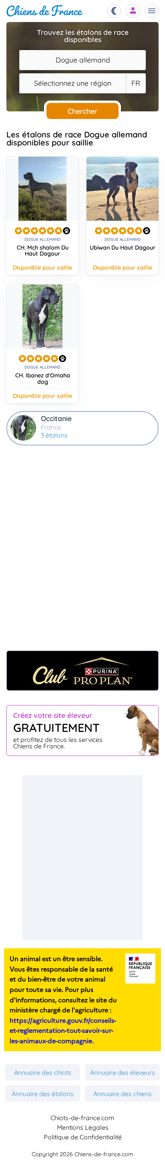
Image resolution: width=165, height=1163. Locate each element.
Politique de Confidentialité (83, 1137)
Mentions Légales (83, 1127)
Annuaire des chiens (122, 1094)
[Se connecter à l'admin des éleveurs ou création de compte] (133, 11)
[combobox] (82, 60)
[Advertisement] (82, 553)
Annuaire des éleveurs (122, 1072)
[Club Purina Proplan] (82, 671)
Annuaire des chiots (42, 1072)
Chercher (82, 111)
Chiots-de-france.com (82, 1118)
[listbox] (136, 83)
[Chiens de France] (44, 11)
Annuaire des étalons (43, 1094)
